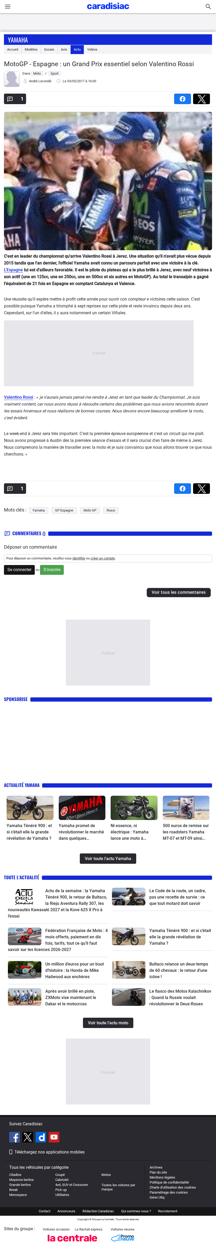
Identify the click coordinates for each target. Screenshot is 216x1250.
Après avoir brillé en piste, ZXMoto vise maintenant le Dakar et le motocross (70, 997)
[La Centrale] (72, 1243)
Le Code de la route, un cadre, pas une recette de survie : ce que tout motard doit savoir (177, 897)
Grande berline (20, 1185)
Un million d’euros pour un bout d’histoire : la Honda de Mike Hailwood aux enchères (74, 970)
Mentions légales (162, 1177)
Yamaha (18, 39)
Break (13, 1190)
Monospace (18, 1195)
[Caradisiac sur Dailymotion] (41, 1138)
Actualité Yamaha (22, 785)
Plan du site (158, 1172)
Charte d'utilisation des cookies (173, 1187)
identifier (78, 558)
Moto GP (90, 510)
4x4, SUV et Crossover (71, 1185)
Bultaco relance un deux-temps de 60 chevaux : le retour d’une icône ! (178, 970)
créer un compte (103, 558)
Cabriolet (61, 1180)
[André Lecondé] (12, 86)
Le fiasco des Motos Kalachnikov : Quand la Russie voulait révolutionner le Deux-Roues (180, 997)
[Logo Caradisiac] (108, 11)
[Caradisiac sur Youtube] (54, 1138)
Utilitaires (62, 1195)
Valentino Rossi (18, 397)
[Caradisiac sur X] (28, 1138)
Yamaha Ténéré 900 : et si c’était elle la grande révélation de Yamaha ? (29, 832)
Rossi (111, 510)
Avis (64, 49)
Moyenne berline (21, 1180)
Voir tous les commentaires (179, 592)
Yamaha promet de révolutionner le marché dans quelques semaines (81, 832)
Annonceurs (66, 1211)
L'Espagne (13, 269)
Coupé (60, 1175)
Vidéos (92, 49)
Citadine (15, 1175)
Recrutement (167, 1211)
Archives (156, 1167)
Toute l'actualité (21, 877)
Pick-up (61, 1190)
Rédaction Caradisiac (98, 1211)
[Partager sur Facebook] (183, 97)
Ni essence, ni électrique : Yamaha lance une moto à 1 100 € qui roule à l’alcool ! (130, 832)
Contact (44, 1211)
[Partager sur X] (202, 97)
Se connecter (19, 569)
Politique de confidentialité (169, 1182)
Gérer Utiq (157, 1197)
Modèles (31, 49)
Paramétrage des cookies (169, 1192)
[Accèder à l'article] (30, 808)
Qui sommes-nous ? (136, 1211)
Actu (77, 49)
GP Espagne (64, 510)
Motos (106, 1175)
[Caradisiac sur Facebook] (15, 1138)
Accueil (12, 49)
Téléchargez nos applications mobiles (49, 1152)
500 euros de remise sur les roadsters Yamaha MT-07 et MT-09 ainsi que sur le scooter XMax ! (186, 832)
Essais (49, 49)
